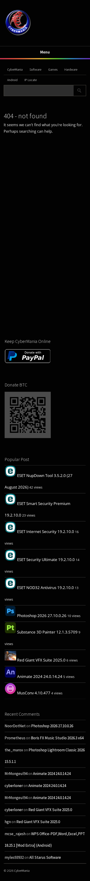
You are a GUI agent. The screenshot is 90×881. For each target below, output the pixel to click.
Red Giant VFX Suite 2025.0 (41, 660)
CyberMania (15, 69)
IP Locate (30, 80)
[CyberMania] (18, 35)
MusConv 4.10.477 (33, 693)
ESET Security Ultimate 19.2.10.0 (46, 559)
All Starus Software (45, 857)
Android (12, 80)
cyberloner (14, 785)
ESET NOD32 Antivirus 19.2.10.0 (45, 587)
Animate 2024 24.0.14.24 (39, 676)
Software (35, 69)
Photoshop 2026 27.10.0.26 (41, 615)
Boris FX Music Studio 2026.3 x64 (57, 737)
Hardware (70, 69)
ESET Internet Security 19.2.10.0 (45, 531)
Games (52, 69)
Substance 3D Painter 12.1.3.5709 (47, 632)
